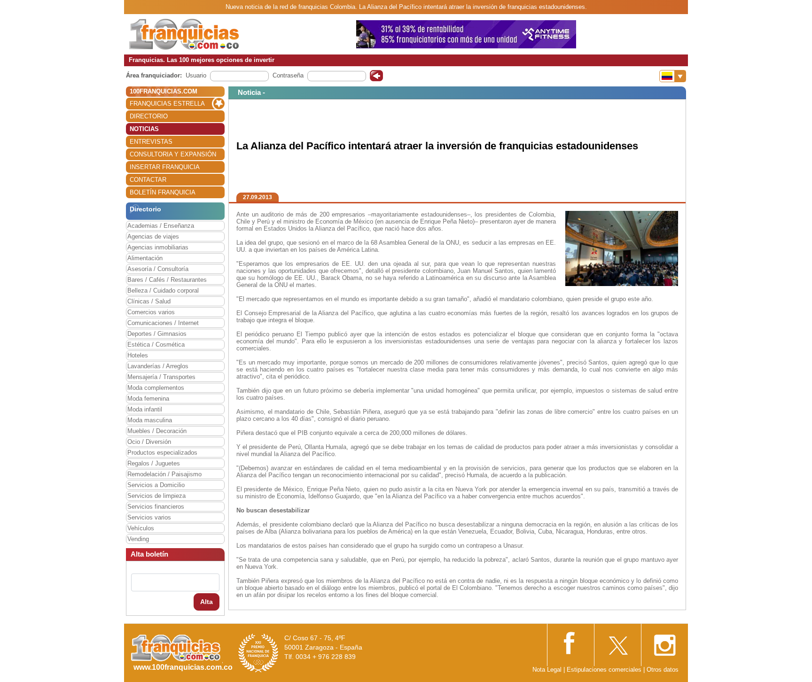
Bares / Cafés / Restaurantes (167, 279)
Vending (138, 538)
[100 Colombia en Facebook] (570, 641)
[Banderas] (672, 76)
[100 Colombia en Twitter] (617, 642)
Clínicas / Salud (149, 301)
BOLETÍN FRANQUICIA (162, 192)
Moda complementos (155, 387)
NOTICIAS (144, 128)
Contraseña (288, 75)
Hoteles (137, 355)
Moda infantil (144, 409)
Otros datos (663, 669)
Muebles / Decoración (157, 430)
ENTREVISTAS (151, 141)
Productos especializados (162, 452)
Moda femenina (148, 398)
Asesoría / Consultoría (157, 268)
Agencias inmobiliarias (157, 247)
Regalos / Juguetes (153, 463)
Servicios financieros (155, 506)
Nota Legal (547, 669)
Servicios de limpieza (156, 495)
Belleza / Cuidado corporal (163, 290)
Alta (206, 601)
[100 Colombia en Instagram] (664, 642)
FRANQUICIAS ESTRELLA (167, 103)
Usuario (196, 75)
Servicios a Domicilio (156, 484)
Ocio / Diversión (149, 441)
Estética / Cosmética (156, 344)
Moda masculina (149, 420)
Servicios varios (149, 517)
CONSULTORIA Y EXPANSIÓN (173, 154)
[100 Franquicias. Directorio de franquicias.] (184, 33)
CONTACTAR (148, 179)
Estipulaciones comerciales (605, 669)
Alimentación (145, 258)
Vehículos (140, 528)
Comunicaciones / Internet (163, 322)
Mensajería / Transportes (161, 376)
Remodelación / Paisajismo (164, 474)
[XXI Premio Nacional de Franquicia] (258, 652)
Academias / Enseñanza (160, 225)
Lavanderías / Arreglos (157, 366)
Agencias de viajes (153, 236)
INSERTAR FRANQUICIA (165, 166)
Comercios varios (151, 312)
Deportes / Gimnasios (157, 333)
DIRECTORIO (149, 116)
